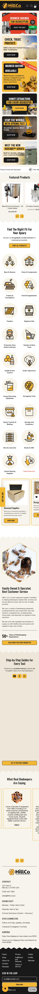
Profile (30, 957)
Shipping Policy (19, 940)
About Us (5, 960)
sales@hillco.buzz (8, 896)
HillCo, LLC (12, 990)
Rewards (5, 967)
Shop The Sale (19, 27)
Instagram (15, 927)
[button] (31, 5)
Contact (5, 964)
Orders (30, 954)
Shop (4, 957)
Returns (31, 940)
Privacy (18, 954)
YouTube (23, 927)
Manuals (31, 960)
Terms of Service (18, 965)
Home (4, 954)
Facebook (6, 927)
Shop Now (11, 55)
